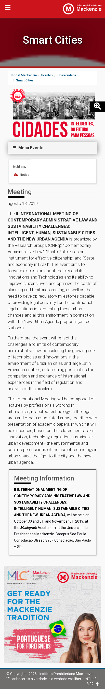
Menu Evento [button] (30, 147)
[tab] (52, 148)
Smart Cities (53, 40)
